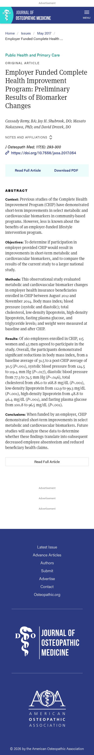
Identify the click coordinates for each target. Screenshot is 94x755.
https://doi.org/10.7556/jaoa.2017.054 (43, 152)
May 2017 (44, 33)
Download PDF (66, 170)
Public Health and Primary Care (32, 55)
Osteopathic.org (47, 594)
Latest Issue (47, 547)
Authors (47, 562)
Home (10, 33)
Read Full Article (28, 170)
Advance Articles (47, 554)
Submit (47, 570)
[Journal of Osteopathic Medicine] (47, 15)
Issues (26, 33)
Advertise (47, 578)
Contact (47, 586)
